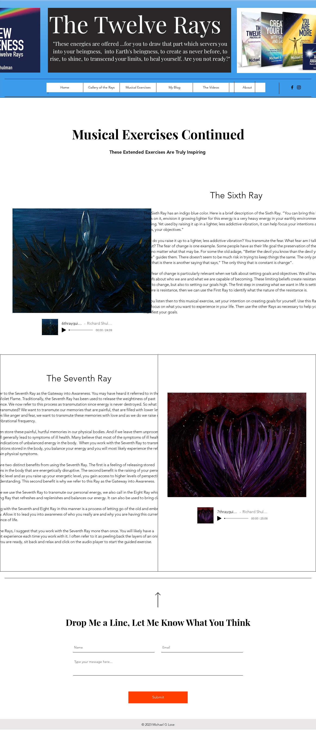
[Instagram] (298, 87)
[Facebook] (292, 87)
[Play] (64, 330)
